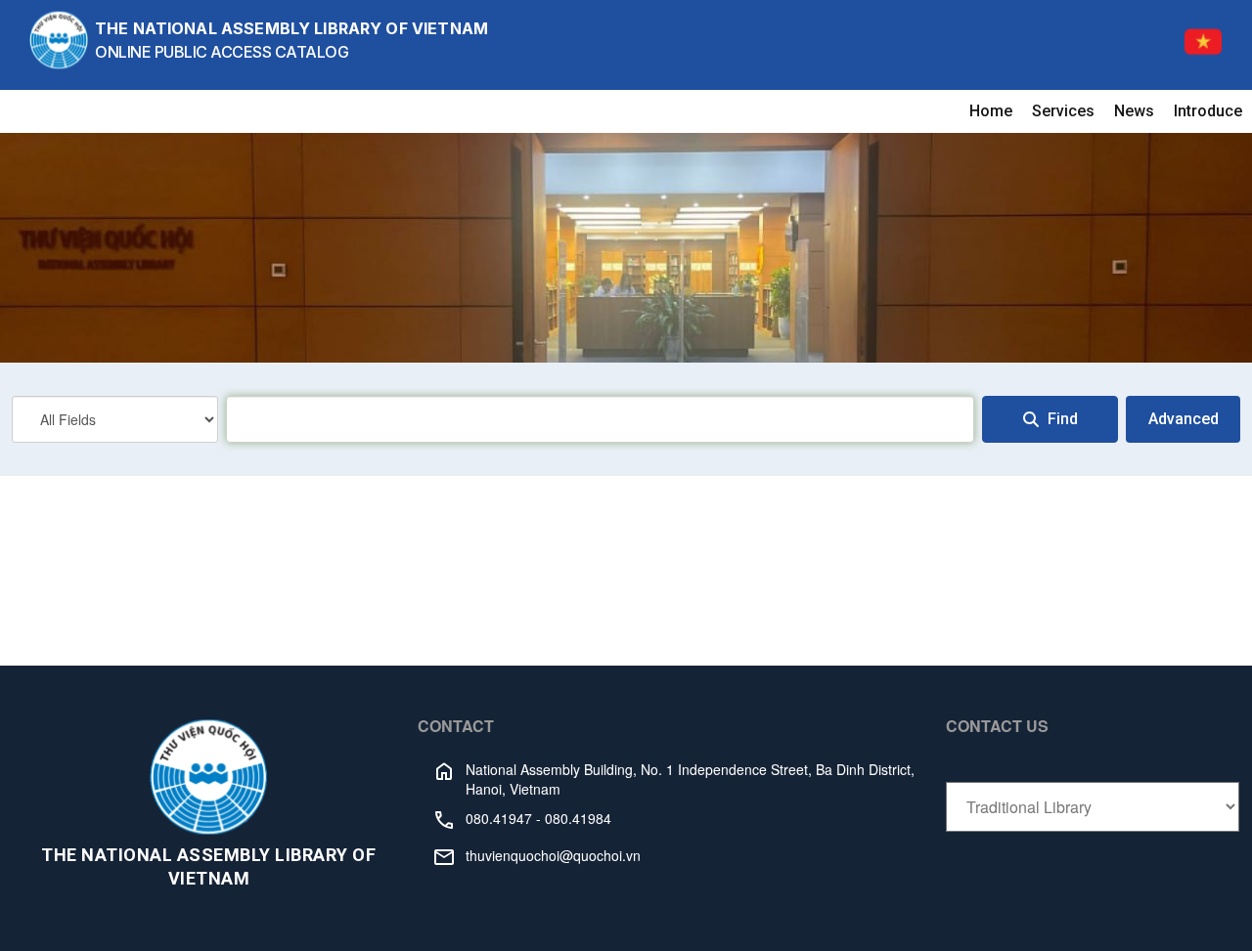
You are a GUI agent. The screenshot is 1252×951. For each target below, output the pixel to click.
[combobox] (600, 419)
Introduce (1208, 111)
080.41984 (578, 818)
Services (1063, 111)
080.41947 (499, 818)
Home (990, 111)
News (1134, 111)
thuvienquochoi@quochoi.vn (553, 855)
